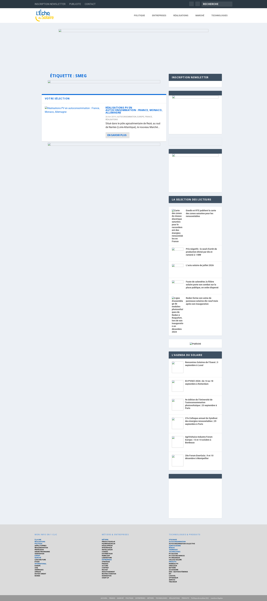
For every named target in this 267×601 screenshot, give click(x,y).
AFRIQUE (38, 572)
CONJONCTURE (40, 560)
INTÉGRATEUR (107, 547)
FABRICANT (106, 556)
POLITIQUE (139, 15)
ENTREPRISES (159, 15)
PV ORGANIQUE (174, 558)
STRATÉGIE (106, 562)
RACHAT (105, 570)
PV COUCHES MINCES (177, 556)
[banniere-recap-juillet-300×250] (195, 156)
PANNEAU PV (173, 564)
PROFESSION (39, 550)
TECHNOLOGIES (219, 15)
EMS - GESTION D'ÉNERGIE (178, 572)
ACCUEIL (104, 598)
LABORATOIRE (107, 558)
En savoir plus (117, 135)
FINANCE (105, 564)
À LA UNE (38, 539)
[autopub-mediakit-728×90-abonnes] (104, 82)
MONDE (37, 576)
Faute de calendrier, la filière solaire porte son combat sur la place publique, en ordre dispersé (202, 284)
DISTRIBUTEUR (107, 554)
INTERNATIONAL (40, 564)
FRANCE (148, 117)
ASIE (36, 568)
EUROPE (140, 117)
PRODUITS (172, 562)
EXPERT (37, 556)
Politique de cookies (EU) (200, 598)
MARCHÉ (199, 15)
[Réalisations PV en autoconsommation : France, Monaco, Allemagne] (73, 110)
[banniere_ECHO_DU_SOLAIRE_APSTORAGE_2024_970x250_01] (133, 48)
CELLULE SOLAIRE (175, 560)
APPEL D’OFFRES (40, 545)
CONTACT (90, 4)
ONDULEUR (173, 566)
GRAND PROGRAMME (42, 552)
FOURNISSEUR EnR (108, 543)
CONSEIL (105, 552)
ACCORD (105, 566)
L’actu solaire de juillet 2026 (200, 265)
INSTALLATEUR (107, 550)
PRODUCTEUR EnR (108, 541)
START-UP (105, 578)
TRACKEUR (173, 582)
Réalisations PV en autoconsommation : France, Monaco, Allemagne (134, 110)
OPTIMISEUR (173, 578)
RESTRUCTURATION (109, 574)
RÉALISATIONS (180, 15)
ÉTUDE (37, 562)
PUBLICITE (75, 4)
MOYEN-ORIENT (40, 574)
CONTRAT (105, 568)
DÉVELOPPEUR (107, 545)
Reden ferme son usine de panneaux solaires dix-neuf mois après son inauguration (202, 301)
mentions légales (217, 598)
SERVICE (172, 580)
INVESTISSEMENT (108, 572)
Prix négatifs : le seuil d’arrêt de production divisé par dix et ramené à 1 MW (201, 252)
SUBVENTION (39, 554)
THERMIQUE (173, 550)
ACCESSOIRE (173, 570)
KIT (170, 574)
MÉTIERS (105, 539)
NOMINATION (106, 576)
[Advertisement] (195, 498)
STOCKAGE (173, 539)
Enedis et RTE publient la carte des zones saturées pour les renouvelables (201, 213)
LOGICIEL (172, 576)
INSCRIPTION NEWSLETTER (50, 4)
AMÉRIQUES (39, 570)
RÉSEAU (172, 547)
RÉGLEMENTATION (41, 547)
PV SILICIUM (173, 554)
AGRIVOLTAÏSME (175, 545)
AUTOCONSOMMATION (126, 117)
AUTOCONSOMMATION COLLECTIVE (182, 543)
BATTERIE (172, 568)
